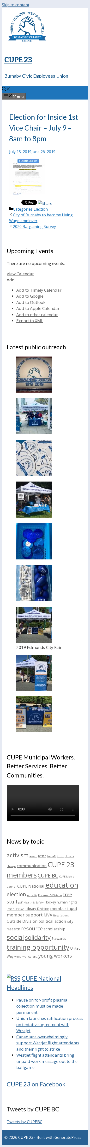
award (33, 856)
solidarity (38, 937)
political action (52, 921)
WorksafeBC (29, 956)
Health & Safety (33, 902)
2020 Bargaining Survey (34, 226)
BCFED (42, 856)
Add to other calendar (37, 314)
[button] (11, 279)
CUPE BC (48, 875)
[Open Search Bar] (6, 89)
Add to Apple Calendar (38, 308)
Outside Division (22, 921)
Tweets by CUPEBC (24, 1121)
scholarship (54, 929)
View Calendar (20, 273)
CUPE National (30, 886)
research (13, 929)
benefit (51, 856)
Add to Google (29, 296)
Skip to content (15, 4)
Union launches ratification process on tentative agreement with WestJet (49, 1024)
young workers (55, 956)
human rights (67, 902)
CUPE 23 (18, 60)
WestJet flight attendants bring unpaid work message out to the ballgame (47, 1061)
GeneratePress (67, 1137)
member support (25, 915)
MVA (48, 915)
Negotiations (61, 915)
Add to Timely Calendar (38, 290)
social (15, 937)
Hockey (50, 902)
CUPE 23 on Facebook (36, 1084)
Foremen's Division (50, 895)
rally (70, 921)
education (61, 885)
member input (63, 908)
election (16, 894)
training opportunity (38, 947)
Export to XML (29, 320)
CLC (60, 856)
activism (18, 855)
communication (32, 865)
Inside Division (15, 909)
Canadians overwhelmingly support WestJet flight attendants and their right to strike (47, 1043)
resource (32, 928)
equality (32, 895)
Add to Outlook (30, 302)
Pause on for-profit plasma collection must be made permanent (41, 1006)
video (17, 956)
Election (41, 209)
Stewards (59, 938)
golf (20, 902)
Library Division (37, 908)
